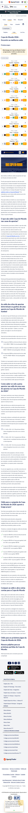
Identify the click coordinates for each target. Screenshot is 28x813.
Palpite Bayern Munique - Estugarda (13, 703)
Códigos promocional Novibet (11, 741)
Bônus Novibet (7, 716)
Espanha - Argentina (14, 62)
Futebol (10, 19)
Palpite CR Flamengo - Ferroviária (12, 686)
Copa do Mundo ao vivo (13, 236)
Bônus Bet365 (7, 713)
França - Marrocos (14, 123)
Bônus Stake (7, 722)
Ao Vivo (22, 32)
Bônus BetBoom (8, 719)
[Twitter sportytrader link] (16, 663)
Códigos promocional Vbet (11, 750)
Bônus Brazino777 (8, 728)
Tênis (14, 19)
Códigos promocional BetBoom (12, 744)
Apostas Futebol (11, 15)
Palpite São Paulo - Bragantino (11, 689)
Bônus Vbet (7, 725)
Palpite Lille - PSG (8, 683)
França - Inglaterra (14, 71)
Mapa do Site (6, 782)
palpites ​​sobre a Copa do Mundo (10, 192)
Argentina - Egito (14, 141)
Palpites (5, 32)
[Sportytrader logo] (14, 759)
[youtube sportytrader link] (9, 663)
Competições (6, 28)
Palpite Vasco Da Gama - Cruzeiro (12, 692)
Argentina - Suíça (14, 97)
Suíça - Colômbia (14, 132)
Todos (4, 19)
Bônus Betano (7, 710)
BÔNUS (6, 706)
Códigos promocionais (11, 730)
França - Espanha (14, 88)
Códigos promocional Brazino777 (12, 753)
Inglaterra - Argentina (14, 80)
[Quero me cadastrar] (22, 2)
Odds (5, 15)
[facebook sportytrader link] (13, 663)
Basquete (20, 19)
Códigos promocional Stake (11, 747)
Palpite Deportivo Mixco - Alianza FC (13, 700)
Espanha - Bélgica (14, 115)
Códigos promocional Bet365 (11, 738)
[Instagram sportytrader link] (18, 663)
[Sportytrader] (1, 15)
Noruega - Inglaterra (14, 106)
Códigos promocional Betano (11, 735)
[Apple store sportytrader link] (9, 672)
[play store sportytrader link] (19, 672)
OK (14, 810)
